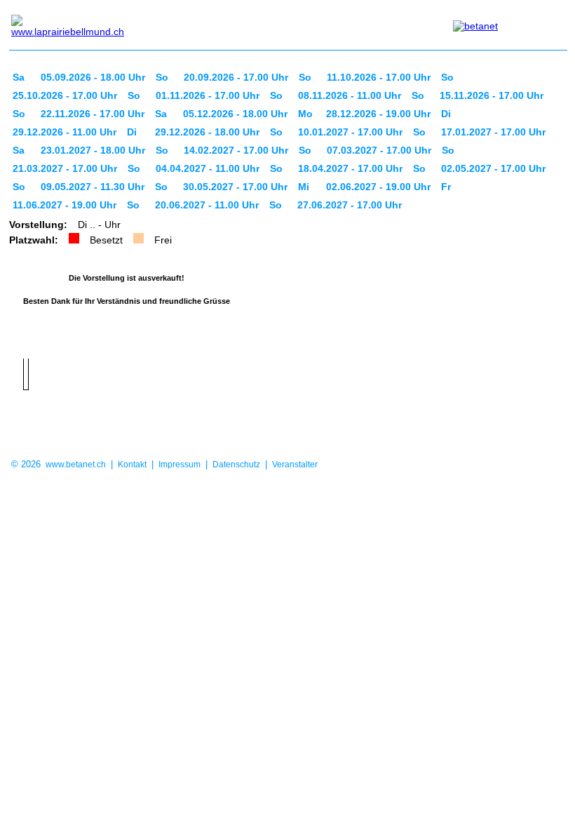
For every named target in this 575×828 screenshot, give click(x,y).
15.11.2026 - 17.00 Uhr (491, 95)
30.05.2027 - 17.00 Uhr (235, 186)
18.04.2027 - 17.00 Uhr (350, 168)
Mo (305, 113)
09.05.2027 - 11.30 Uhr (92, 186)
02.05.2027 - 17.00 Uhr (493, 168)
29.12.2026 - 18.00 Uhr (207, 132)
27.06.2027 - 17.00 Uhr (349, 205)
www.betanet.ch (76, 464)
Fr (446, 186)
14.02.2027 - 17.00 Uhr (236, 150)
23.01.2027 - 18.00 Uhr (93, 150)
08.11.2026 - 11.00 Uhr (349, 95)
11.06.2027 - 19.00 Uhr (64, 205)
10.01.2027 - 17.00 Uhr (350, 132)
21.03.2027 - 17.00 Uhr (65, 168)
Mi (303, 186)
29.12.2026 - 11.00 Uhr (64, 132)
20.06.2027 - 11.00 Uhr (207, 205)
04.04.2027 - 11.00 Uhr (207, 168)
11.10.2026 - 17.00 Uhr (379, 77)
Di (446, 113)
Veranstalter (295, 464)
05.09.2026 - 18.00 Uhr (93, 77)
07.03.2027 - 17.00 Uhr (379, 150)
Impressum (179, 464)
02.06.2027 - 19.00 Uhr (378, 186)
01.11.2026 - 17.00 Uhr (207, 95)
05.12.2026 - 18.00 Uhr (235, 113)
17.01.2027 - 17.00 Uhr (493, 132)
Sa (19, 77)
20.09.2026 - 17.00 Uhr (236, 77)
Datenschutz (236, 464)
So (162, 77)
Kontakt (132, 464)
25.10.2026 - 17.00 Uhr (65, 95)
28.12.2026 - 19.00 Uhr (378, 113)
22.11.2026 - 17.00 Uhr (92, 113)
